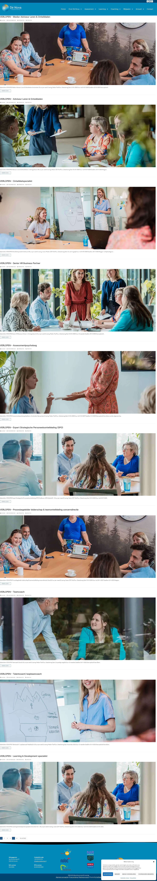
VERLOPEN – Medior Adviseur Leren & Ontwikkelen (25, 17)
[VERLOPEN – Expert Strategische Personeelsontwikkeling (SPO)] (78, 464)
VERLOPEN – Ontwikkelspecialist (16, 181)
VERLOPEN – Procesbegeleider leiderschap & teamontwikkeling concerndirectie (39, 509)
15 (16, 838)
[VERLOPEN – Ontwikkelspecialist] (78, 218)
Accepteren (108, 874)
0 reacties (29, 20)
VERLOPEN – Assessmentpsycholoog (18, 345)
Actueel (139, 9)
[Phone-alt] (148, 1)
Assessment (89, 9)
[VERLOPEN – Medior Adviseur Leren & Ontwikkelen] (78, 54)
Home (63, 9)
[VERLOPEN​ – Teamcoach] (78, 628)
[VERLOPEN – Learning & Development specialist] (78, 793)
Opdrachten (21, 20)
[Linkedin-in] (152, 1)
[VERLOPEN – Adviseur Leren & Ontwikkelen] (78, 136)
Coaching (114, 9)
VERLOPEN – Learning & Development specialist (23, 756)
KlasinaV (3, 20)
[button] (154, 862)
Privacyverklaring (133, 878)
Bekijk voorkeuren (129, 874)
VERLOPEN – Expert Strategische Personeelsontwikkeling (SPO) (31, 427)
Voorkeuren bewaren (146, 874)
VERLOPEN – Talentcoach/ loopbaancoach (21, 674)
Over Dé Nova (74, 9)
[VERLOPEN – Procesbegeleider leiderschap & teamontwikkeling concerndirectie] (78, 546)
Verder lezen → (5, 90)
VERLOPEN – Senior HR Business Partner (20, 263)
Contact (150, 9)
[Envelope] (150, 1)
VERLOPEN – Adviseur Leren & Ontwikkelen (21, 99)
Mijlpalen (127, 9)
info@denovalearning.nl (40, 861)
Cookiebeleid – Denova (125, 878)
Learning (102, 9)
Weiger (117, 874)
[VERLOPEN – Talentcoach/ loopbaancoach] (78, 711)
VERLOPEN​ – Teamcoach (12, 592)
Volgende (23, 838)
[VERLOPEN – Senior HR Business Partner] (78, 300)
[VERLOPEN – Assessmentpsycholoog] (78, 382)
